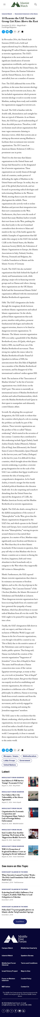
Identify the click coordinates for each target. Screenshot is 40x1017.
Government (25, 761)
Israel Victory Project (10, 971)
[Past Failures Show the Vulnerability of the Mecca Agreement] (33, 796)
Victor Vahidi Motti (18, 856)
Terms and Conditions (29, 963)
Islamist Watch (7, 14)
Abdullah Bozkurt (18, 823)
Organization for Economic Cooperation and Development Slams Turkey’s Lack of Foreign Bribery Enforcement (13, 816)
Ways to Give (25, 971)
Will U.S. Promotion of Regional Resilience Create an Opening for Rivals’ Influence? (14, 851)
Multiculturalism (29, 756)
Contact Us (25, 987)
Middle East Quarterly (29, 948)
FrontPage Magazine (9, 27)
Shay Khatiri (16, 785)
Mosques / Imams (11, 756)
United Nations (10, 765)
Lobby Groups (9, 761)
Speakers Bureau (27, 955)
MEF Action (6, 987)
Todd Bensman (18, 882)
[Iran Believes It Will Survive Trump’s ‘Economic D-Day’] (33, 782)
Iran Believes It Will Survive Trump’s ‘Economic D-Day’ (13, 781)
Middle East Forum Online (12, 808)
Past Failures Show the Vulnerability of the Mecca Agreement (12, 797)
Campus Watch (7, 948)
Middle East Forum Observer (13, 777)
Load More (20, 921)
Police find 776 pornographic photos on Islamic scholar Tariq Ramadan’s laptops (18, 910)
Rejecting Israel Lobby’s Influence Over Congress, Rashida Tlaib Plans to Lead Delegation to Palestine (17, 894)
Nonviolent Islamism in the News (26, 14)
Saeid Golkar (17, 840)
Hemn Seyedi (17, 802)
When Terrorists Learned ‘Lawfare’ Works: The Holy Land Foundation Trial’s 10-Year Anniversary (18, 877)
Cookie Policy (26, 978)
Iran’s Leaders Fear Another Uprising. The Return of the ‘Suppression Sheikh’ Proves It (14, 835)
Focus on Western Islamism (8, 979)
